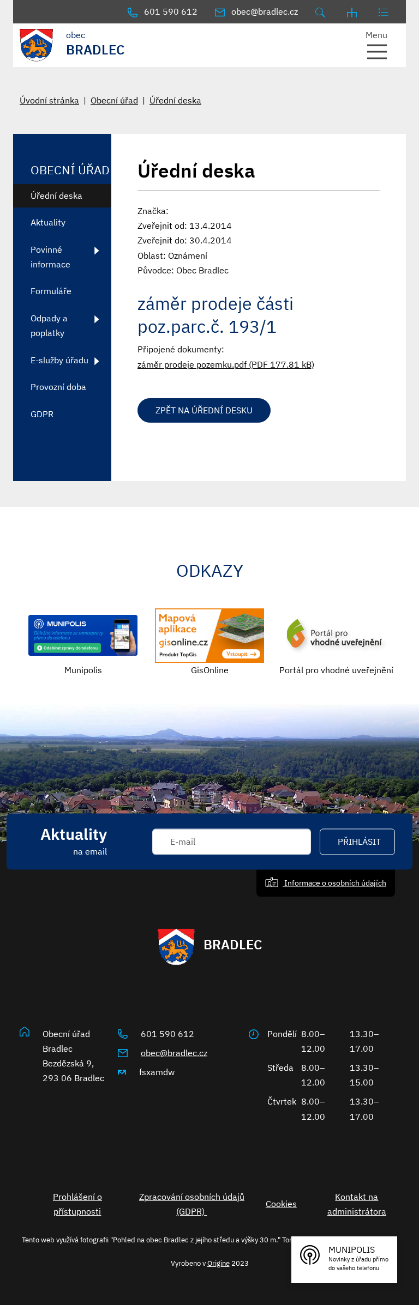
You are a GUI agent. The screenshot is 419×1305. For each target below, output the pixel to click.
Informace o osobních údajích (334, 882)
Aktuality (48, 222)
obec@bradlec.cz (174, 1052)
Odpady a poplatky (49, 325)
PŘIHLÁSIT (359, 841)
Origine (218, 1263)
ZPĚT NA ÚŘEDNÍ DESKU (204, 410)
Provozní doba (58, 386)
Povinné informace (50, 257)
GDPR (42, 413)
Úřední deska (175, 100)
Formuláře (51, 290)
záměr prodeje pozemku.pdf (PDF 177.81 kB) (225, 364)
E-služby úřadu (59, 360)
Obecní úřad (114, 100)
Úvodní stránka (49, 100)
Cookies (281, 1203)
